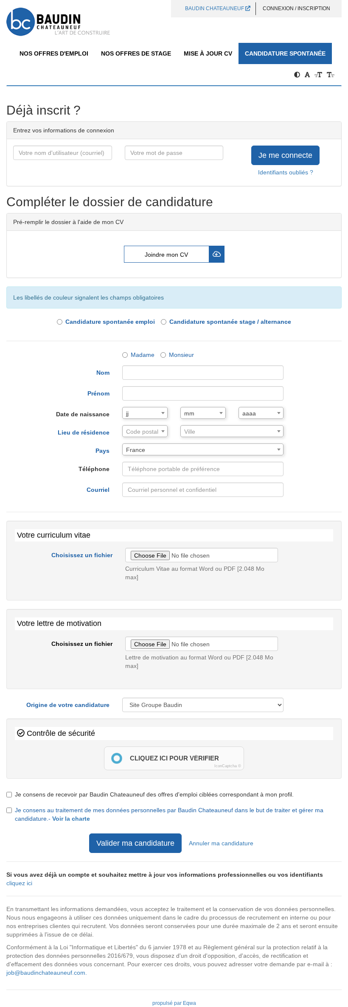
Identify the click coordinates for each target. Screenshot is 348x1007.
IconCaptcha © (227, 766)
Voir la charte (71, 818)
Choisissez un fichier (81, 555)
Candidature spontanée (285, 53)
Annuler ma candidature (221, 843)
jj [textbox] (127, 413)
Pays (102, 450)
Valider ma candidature (135, 843)
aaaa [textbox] (249, 413)
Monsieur (181, 354)
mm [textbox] (189, 413)
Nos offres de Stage (136, 53)
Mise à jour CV (208, 53)
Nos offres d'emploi (54, 53)
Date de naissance (82, 414)
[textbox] (145, 432)
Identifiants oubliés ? (285, 172)
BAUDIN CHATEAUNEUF (215, 8)
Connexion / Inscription (296, 8)
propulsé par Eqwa (174, 1003)
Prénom (98, 393)
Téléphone (94, 469)
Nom (102, 372)
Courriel (98, 489)
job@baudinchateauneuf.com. (46, 972)
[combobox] (145, 413)
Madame (142, 354)
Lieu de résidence (83, 432)
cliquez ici (19, 883)
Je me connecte (285, 155)
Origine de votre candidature (67, 704)
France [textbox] (135, 449)
